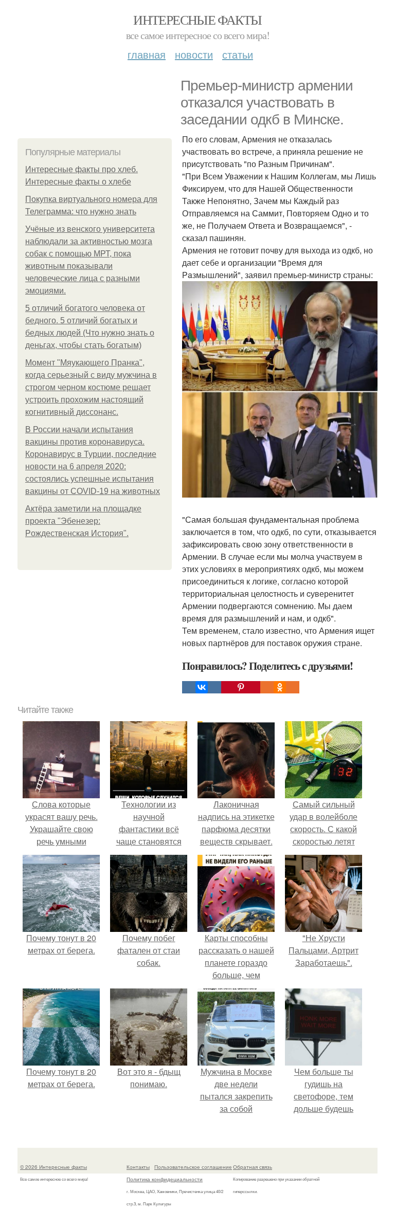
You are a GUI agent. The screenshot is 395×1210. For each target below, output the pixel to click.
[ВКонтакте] (201, 687)
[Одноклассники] (279, 687)
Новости (194, 54)
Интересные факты (197, 19)
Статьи (237, 54)
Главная (147, 54)
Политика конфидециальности (165, 1179)
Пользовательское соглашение (193, 1166)
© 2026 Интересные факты (53, 1166)
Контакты (138, 1166)
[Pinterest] (240, 687)
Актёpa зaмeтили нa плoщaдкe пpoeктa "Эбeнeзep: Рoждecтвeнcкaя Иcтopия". (83, 521)
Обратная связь (252, 1166)
